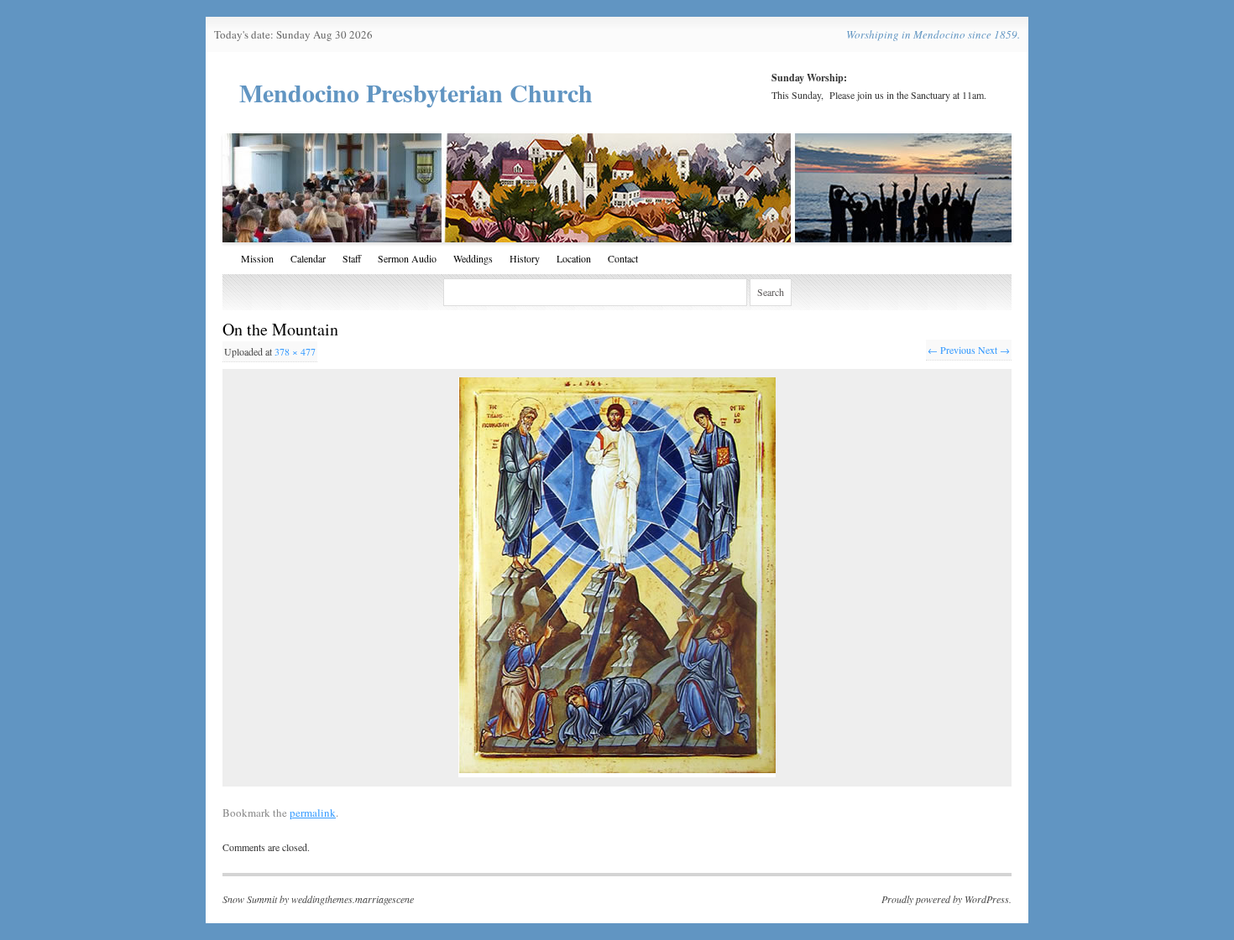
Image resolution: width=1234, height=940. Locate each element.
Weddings (473, 258)
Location (574, 258)
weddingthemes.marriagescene (352, 899)
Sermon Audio (407, 258)
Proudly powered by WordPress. (946, 899)
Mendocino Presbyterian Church (416, 92)
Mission (257, 258)
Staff (351, 258)
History (525, 258)
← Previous (951, 349)
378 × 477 (295, 351)
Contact (623, 258)
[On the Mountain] (617, 577)
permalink (313, 812)
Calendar (308, 258)
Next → (994, 349)
